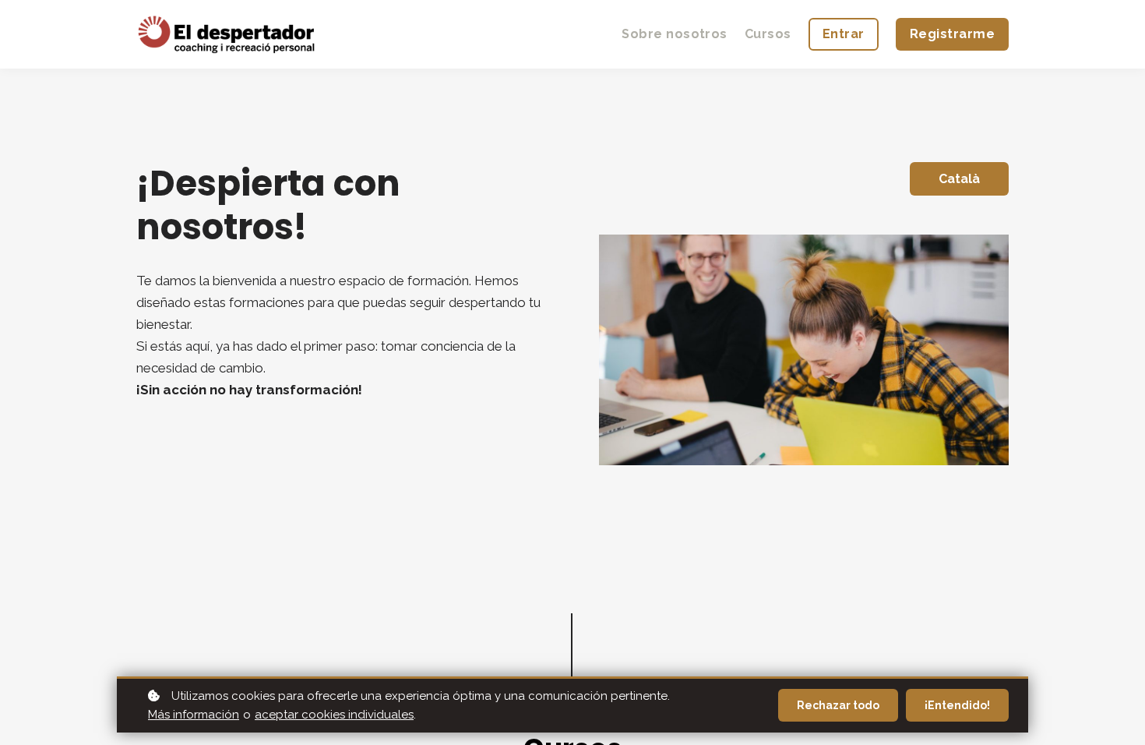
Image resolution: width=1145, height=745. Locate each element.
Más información (193, 715)
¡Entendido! (957, 705)
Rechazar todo (838, 705)
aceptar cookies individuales (334, 715)
